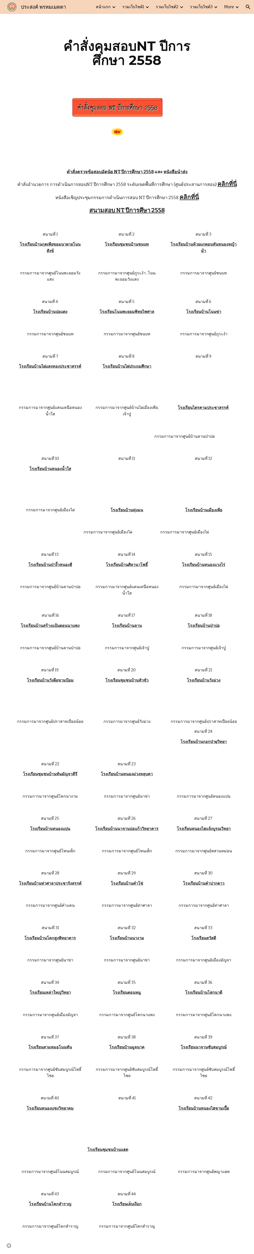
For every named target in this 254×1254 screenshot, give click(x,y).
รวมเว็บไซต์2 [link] (167, 6)
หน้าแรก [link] (103, 6)
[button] (248, 7)
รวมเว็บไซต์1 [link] (133, 6)
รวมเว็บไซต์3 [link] (201, 6)
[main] (127, 53)
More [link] (229, 6)
